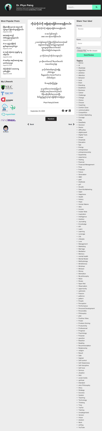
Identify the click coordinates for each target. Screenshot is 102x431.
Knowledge (82, 224)
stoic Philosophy (84, 385)
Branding (81, 85)
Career (80, 93)
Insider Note (82, 212)
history (80, 199)
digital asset (82, 132)
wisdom (81, 420)
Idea (79, 207)
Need (80, 279)
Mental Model (83, 259)
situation (81, 373)
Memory (81, 254)
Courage (81, 117)
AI (79, 65)
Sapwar (81, 358)
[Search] (96, 7)
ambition (81, 73)
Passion (81, 293)
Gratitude (81, 182)
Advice (80, 63)
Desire (80, 127)
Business (81, 90)
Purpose (81, 336)
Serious (81, 370)
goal (79, 179)
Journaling (82, 222)
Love (80, 241)
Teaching (81, 398)
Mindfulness (82, 264)
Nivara (80, 281)
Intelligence (82, 217)
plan (79, 316)
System (81, 395)
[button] (63, 110)
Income (81, 209)
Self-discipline (83, 365)
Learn (80, 229)
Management (83, 244)
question (81, 338)
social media (82, 378)
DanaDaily (82, 122)
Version (81, 415)
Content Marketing (85, 115)
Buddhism (82, 88)
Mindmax (81, 266)
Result (80, 353)
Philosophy (82, 313)
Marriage (81, 249)
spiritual (81, 380)
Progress (81, 331)
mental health (83, 256)
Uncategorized (83, 412)
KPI (79, 227)
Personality (82, 311)
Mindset (81, 269)
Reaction (81, 341)
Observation (82, 286)
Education (81, 142)
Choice (80, 100)
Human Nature (83, 204)
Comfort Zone (83, 108)
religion (81, 350)
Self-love (81, 368)
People (80, 301)
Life (79, 236)
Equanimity (82, 155)
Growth (81, 187)
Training (81, 410)
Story (80, 388)
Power (80, 321)
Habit (80, 192)
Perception (82, 303)
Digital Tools (82, 135)
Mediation (81, 251)
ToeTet (80, 408)
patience (81, 296)
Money (80, 271)
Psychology (82, 333)
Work (80, 422)
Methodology (83, 261)
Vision (80, 417)
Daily (80, 120)
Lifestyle (81, 239)
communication (83, 110)
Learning (81, 231)
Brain (80, 83)
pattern (81, 298)
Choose (81, 102)
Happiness (82, 194)
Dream (80, 137)
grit (79, 184)
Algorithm (81, 70)
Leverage (81, 234)
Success (81, 393)
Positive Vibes (83, 318)
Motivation (82, 274)
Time (80, 405)
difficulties (82, 130)
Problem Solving (84, 323)
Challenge (82, 95)
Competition (82, 112)
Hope (80, 202)
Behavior (81, 78)
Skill (79, 375)
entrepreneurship (84, 152)
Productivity (82, 326)
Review (79, 26)
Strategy (81, 390)
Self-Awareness (84, 363)
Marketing (82, 246)
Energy (80, 147)
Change (81, 98)
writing (80, 425)
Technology (82, 400)
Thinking (81, 403)
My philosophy (83, 276)
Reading (81, 343)
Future (80, 172)
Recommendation (84, 346)
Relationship (82, 348)
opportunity (82, 289)
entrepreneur (83, 150)
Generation (82, 174)
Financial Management (86, 165)
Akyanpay (81, 68)
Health (80, 197)
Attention (81, 75)
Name (78, 39)
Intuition (81, 219)
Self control (82, 360)
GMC (80, 177)
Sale (80, 355)
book (80, 80)
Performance (83, 306)
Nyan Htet (81, 284)
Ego (79, 145)
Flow (80, 167)
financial (81, 162)
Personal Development (86, 308)
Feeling (81, 160)
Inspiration (82, 214)
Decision (81, 125)
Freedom (81, 170)
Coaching (81, 105)
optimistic (81, 291)
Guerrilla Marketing (85, 189)
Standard (81, 383)
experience (82, 157)
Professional (82, 328)
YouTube (81, 427)
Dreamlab (81, 140)
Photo (78, 48)
